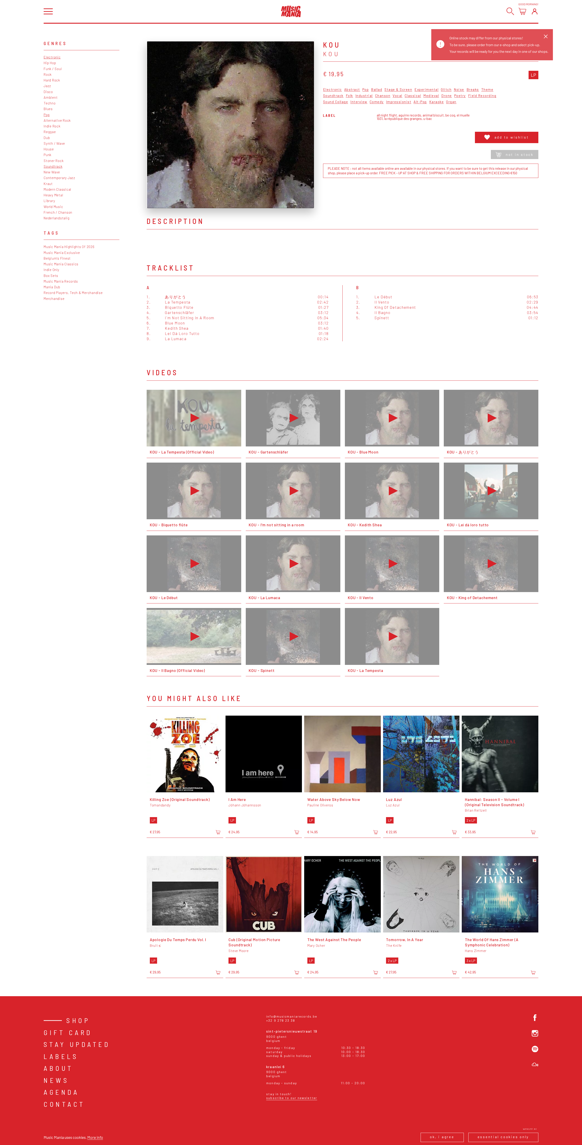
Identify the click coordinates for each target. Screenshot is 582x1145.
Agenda (61, 1092)
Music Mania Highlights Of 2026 (69, 247)
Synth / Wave (54, 143)
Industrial (364, 96)
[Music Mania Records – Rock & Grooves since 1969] (291, 11)
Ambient (51, 97)
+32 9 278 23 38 (280, 1020)
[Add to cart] (218, 832)
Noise (459, 89)
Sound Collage (335, 102)
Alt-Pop (420, 102)
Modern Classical (57, 189)
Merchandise (54, 298)
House (49, 149)
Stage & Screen (398, 89)
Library (49, 201)
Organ (451, 102)
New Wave (52, 172)
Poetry (460, 96)
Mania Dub (52, 287)
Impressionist (398, 102)
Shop (78, 1020)
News (56, 1080)
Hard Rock (52, 80)
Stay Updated (77, 1044)
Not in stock (520, 154)
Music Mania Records (61, 281)
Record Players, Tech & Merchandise (73, 293)
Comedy (377, 102)
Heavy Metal (53, 195)
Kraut (48, 184)
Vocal (397, 96)
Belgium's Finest (57, 258)
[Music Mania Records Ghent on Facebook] (535, 1017)
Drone (446, 96)
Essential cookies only (503, 1137)
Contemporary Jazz (59, 178)
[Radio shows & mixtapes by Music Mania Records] (535, 1064)
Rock (48, 74)
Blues (48, 109)
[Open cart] (522, 11)
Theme (487, 89)
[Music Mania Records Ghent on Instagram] (535, 1033)
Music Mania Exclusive (62, 253)
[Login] (534, 11)
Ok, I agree (442, 1137)
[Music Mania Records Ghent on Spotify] (535, 1049)
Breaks (473, 89)
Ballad (376, 89)
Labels (61, 1056)
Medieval (431, 96)
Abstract (352, 89)
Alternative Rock (57, 120)
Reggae (50, 132)
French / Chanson (58, 212)
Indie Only (51, 270)
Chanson (383, 96)
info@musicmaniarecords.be (291, 1016)
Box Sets (51, 276)
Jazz (47, 86)
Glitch (446, 89)
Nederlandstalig (56, 218)
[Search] (510, 11)
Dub (47, 138)
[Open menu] (48, 11)
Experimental (426, 89)
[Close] (546, 36)
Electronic (52, 57)
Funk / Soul (53, 69)
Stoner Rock (53, 161)
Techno (50, 103)
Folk (349, 96)
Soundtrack (53, 166)
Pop (47, 115)
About (58, 1068)
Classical (413, 96)
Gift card (68, 1032)
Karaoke (436, 102)
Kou (331, 54)
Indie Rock (52, 126)
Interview (358, 102)
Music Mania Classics (61, 264)
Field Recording (482, 96)
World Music (53, 207)
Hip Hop (50, 63)
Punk (47, 155)
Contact (64, 1104)
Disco (48, 92)
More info (95, 1137)
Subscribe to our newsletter (291, 1098)
